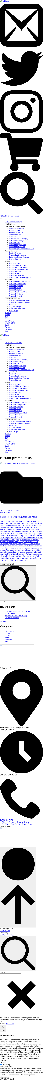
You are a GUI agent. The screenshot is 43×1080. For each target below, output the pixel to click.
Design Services (11, 298)
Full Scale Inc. (5, 931)
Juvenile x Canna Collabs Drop (16, 616)
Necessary (6, 1065)
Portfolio (8, 313)
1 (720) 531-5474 (6, 820)
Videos (7, 315)
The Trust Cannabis (12, 618)
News (7, 637)
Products (8, 224)
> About (3, 822)
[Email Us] (21, 46)
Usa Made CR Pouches (13, 343)
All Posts (3, 622)
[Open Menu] (1, 218)
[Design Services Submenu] (19, 298)
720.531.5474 (5, 216)
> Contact (11, 822)
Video (7, 641)
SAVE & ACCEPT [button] (7, 1079)
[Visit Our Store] (21, 171)
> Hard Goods (14, 824)
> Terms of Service (22, 822)
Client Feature (10, 631)
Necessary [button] (3, 1062)
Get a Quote (15, 216)
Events (7, 635)
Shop (6, 319)
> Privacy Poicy (26, 824)
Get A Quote (9, 321)
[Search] (21, 214)
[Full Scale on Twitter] (21, 89)
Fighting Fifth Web (7, 935)
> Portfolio (4, 824)
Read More (10, 1024)
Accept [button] (2, 1024)
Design (7, 633)
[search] (18, 583)
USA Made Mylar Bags (13, 222)
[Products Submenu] (14, 224)
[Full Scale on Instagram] (21, 132)
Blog (6, 317)
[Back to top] (18, 887)
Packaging (8, 639)
